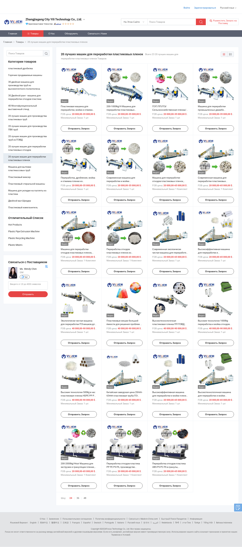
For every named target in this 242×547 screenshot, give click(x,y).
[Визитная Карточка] (46, 266)
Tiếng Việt (208, 522)
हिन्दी (177, 522)
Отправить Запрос (79, 128)
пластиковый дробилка (20, 68)
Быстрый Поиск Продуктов (173, 518)
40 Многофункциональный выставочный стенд (22, 107)
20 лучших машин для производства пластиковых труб (27, 117)
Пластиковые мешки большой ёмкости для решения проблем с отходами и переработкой (124, 324)
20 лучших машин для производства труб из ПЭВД (27, 138)
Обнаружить (71, 33)
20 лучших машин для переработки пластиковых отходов (27, 148)
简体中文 (44, 522)
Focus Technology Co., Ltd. (118, 528)
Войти (187, 7)
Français (76, 522)
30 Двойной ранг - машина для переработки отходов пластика (24, 97)
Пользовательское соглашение (77, 518)
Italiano (120, 522)
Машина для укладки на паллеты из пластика (27, 192)
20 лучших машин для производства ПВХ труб (27, 127)
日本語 (66, 522)
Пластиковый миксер (19, 176)
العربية (155, 522)
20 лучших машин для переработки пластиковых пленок (27, 158)
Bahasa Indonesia (224, 522)
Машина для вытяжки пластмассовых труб (19, 168)
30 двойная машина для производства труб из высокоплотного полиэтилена (24, 85)
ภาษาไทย (186, 522)
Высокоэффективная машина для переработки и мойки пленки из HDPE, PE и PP (170, 396)
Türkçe (197, 522)
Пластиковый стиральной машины (26, 183)
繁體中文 (55, 522)
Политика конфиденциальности (110, 518)
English (33, 522)
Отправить (28, 294)
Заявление (54, 518)
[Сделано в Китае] (24, 6)
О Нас (51, 33)
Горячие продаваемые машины (25, 75)
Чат (26, 277)
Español (87, 522)
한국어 (146, 522)
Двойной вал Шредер (19, 200)
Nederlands (167, 522)
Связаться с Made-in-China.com (143, 518)
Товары (34, 33)
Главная (12, 33)
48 (85, 497)
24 (70, 498)
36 (78, 497)
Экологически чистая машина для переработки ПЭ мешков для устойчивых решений (78, 324)
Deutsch (97, 522)
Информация (196, 518)
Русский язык (134, 522)
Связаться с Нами (97, 33)
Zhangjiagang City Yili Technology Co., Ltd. (54, 19)
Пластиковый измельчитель (23, 207)
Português (109, 522)
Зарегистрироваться (205, 7)
